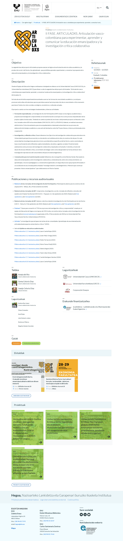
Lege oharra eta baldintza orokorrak (53, 500)
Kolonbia (16, 343)
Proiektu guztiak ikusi (21, 485)
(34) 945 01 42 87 (48, 521)
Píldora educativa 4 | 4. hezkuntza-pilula (26, 244)
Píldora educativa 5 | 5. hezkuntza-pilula (26, 248)
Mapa (13, 528)
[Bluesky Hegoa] (88, 514)
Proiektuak (37, 22)
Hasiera (18, 22)
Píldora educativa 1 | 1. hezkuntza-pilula (26, 231)
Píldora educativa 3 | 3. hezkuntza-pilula (26, 240)
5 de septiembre (30, 197)
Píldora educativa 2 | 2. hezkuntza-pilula (26, 235)
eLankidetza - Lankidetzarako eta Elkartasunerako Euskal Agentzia (91, 308)
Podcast (17, 208)
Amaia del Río (23, 274)
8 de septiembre (56, 204)
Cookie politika (73, 500)
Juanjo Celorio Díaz (26, 288)
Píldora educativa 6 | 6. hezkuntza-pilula (26, 253)
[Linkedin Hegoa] (85, 514)
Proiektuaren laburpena (101, 80)
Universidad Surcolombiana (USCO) (86, 284)
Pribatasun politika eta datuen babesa (25, 500)
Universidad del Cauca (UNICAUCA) (86, 277)
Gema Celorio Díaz (26, 281)
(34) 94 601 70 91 (20, 521)
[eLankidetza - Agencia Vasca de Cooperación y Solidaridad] (96, 530)
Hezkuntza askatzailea (31, 343)
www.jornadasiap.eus (29, 214)
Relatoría (17, 184)
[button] (22, 16)
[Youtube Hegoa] (81, 514)
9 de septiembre (69, 204)
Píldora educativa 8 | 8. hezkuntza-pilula (26, 261)
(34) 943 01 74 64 (48, 534)
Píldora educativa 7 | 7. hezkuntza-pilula (26, 257)
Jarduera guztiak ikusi (21, 395)
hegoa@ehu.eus (20, 524)
